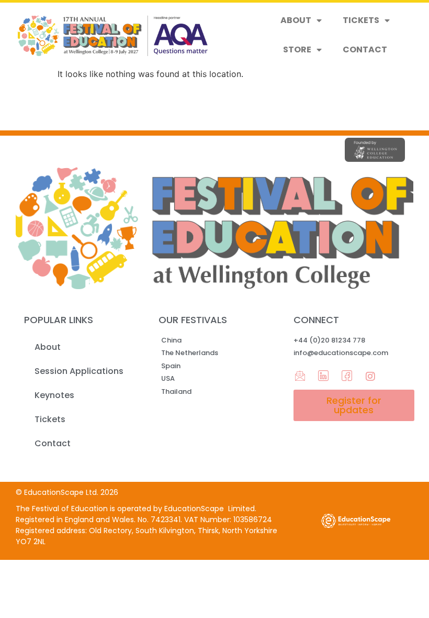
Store (297, 49)
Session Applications (79, 371)
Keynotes (54, 395)
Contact (365, 49)
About (295, 20)
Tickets (361, 20)
